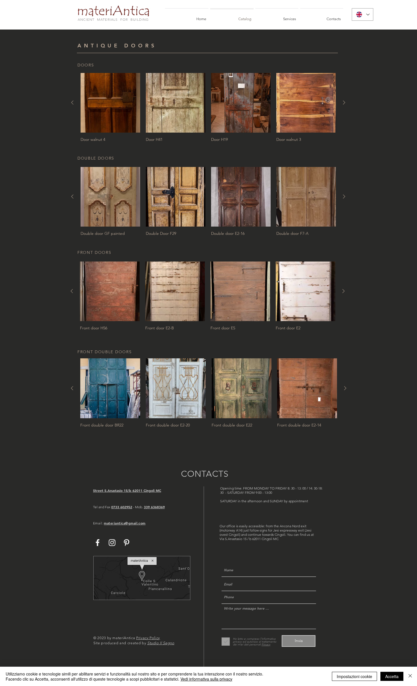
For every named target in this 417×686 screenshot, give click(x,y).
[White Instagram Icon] (112, 542)
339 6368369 (154, 507)
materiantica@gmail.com (125, 523)
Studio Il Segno (160, 643)
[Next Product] (344, 102)
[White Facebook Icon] (97, 542)
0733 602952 (121, 507)
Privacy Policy (148, 638)
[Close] (410, 676)
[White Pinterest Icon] (126, 542)
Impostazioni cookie (354, 676)
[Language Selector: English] (362, 14)
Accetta (392, 676)
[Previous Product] (72, 102)
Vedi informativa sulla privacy (206, 679)
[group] (208, 107)
